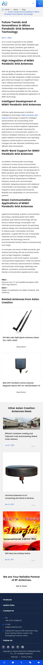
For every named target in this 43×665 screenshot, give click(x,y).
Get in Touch (21, 586)
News (16, 9)
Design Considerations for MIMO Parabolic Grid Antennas (20, 291)
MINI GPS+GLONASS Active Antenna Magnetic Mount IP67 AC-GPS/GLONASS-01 (21, 384)
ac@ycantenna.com (13, 627)
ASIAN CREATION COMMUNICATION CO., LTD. (25, 652)
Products (7, 599)
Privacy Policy (26, 657)
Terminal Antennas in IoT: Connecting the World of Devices (19, 497)
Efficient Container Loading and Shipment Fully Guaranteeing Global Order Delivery (21, 436)
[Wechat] (30, 662)
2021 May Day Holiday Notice (17, 553)
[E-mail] (13, 662)
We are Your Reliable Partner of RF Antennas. (21, 578)
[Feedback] (38, 662)
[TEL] (21, 662)
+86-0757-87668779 (13, 620)
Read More (22, 347)
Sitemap (14, 657)
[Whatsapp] (4, 662)
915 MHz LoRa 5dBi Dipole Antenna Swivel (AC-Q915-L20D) (21, 339)
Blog (24, 9)
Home (7, 9)
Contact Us (8, 610)
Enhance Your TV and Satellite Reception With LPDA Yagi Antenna (20, 283)
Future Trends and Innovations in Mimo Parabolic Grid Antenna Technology (21, 13)
